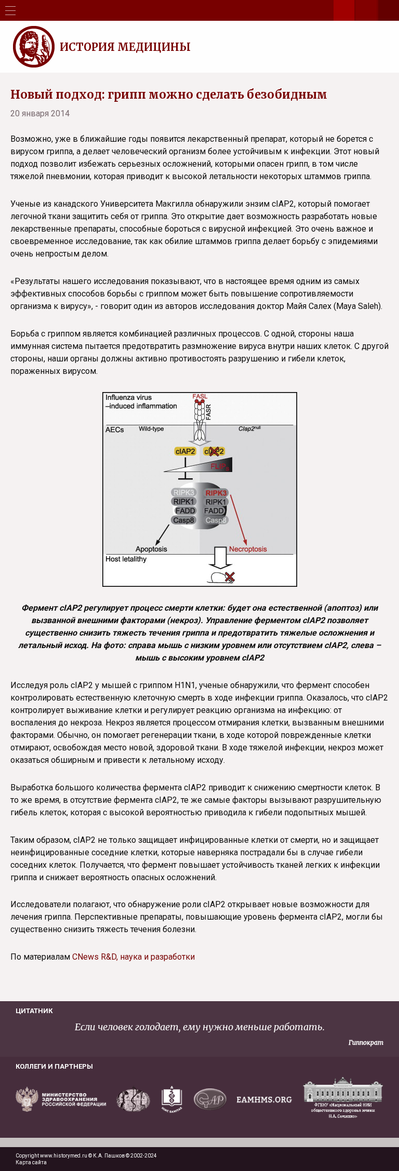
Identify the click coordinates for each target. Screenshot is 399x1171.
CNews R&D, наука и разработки (133, 957)
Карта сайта (31, 1162)
